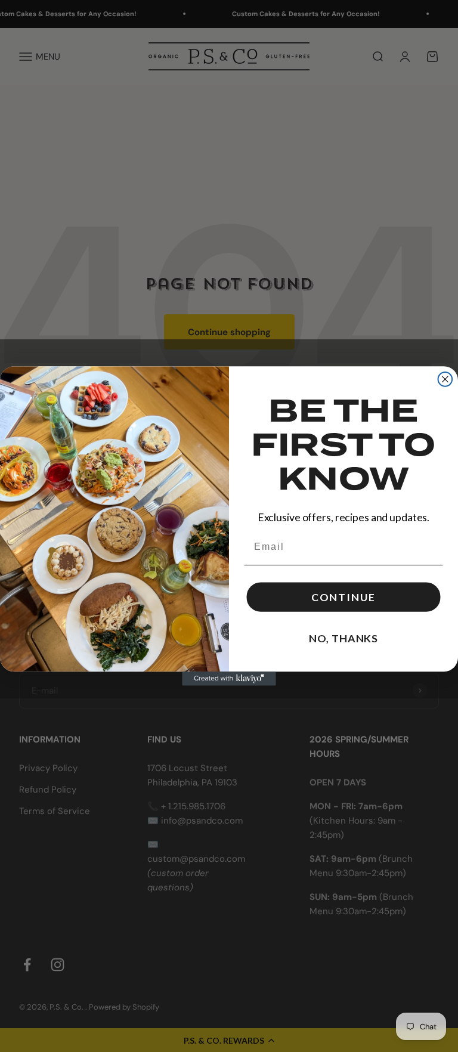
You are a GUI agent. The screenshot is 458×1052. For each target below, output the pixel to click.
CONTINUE (343, 597)
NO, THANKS (343, 638)
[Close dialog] (445, 379)
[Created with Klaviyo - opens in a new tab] (229, 679)
